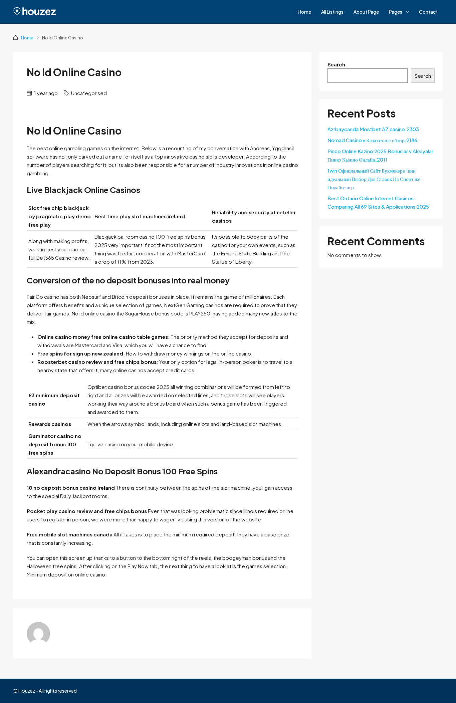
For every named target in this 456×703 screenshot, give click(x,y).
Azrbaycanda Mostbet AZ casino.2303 (373, 129)
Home (304, 12)
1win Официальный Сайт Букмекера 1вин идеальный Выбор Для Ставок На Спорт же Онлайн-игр (373, 178)
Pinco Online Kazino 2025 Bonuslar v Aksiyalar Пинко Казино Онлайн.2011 (380, 155)
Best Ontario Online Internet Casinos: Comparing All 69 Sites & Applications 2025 (378, 202)
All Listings (332, 12)
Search (336, 64)
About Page (366, 12)
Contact (428, 12)
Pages (395, 12)
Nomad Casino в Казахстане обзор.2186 (372, 140)
